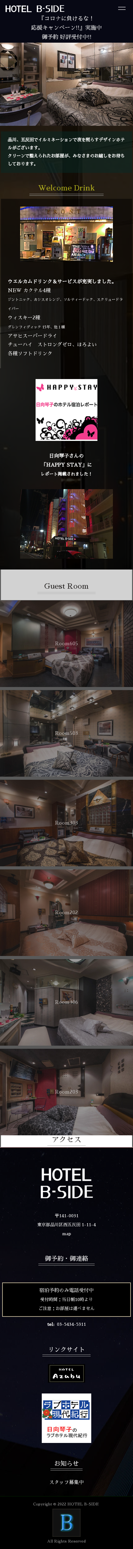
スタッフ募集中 (66, 1482)
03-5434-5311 (71, 1324)
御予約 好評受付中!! (67, 37)
